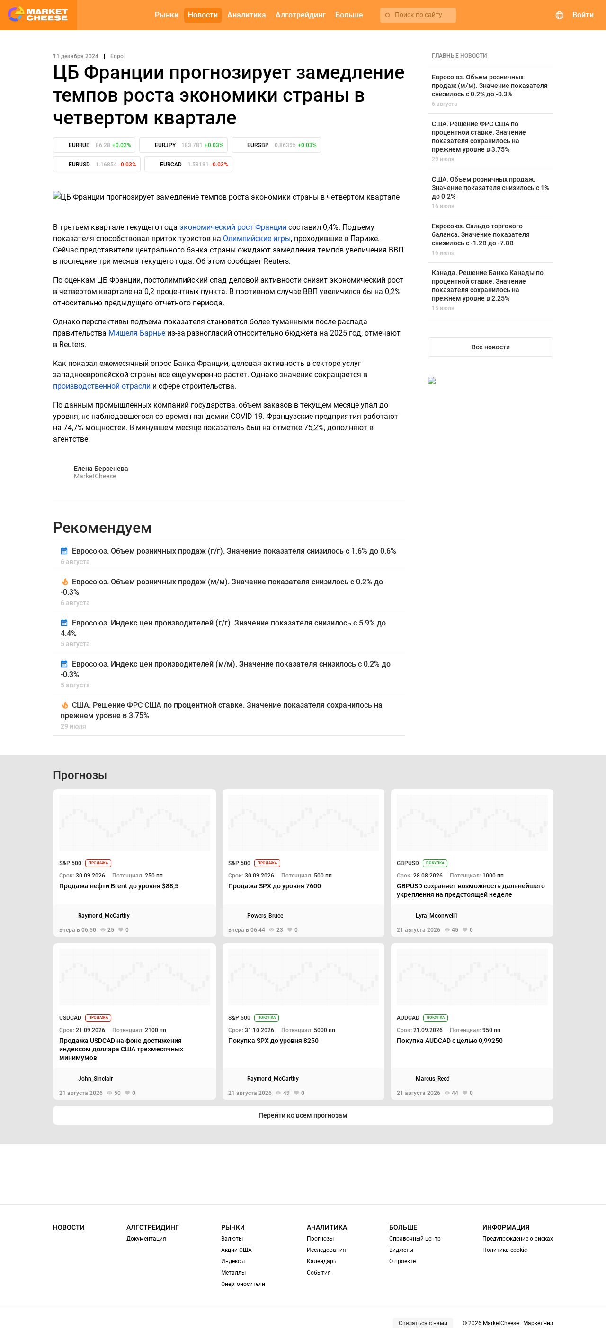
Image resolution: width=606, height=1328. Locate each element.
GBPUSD (408, 863)
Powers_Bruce (265, 915)
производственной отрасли (102, 386)
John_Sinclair (95, 1079)
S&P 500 (70, 863)
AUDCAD (408, 1018)
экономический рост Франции (232, 227)
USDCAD (70, 1018)
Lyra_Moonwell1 (437, 915)
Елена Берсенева (101, 468)
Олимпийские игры (257, 238)
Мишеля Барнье (136, 333)
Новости (69, 1227)
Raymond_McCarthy (104, 915)
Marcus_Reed (433, 1079)
